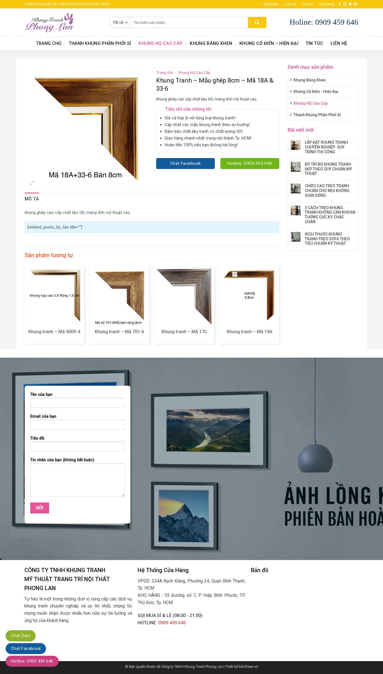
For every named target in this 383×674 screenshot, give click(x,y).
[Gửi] (257, 22)
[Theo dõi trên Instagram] (345, 4)
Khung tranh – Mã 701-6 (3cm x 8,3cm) (119, 334)
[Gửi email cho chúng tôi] (355, 4)
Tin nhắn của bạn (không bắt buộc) (62, 460)
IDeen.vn (251, 666)
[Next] (279, 307)
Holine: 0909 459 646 (324, 22)
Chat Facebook (26, 648)
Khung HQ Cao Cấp (161, 43)
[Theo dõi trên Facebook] (339, 4)
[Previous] (25, 307)
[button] (32, 183)
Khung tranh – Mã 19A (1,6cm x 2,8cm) (249, 334)
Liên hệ (290, 4)
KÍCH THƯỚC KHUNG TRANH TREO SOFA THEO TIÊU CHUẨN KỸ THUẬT (327, 239)
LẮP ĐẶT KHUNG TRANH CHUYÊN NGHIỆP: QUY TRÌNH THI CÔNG (326, 147)
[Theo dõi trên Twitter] (350, 4)
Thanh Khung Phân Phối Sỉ (100, 43)
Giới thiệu (270, 4)
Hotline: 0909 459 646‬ (32, 661)
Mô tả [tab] (32, 199)
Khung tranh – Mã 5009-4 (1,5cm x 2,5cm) (54, 334)
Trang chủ (48, 43)
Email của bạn (43, 416)
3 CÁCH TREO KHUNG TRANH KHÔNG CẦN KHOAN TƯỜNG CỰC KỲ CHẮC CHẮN (330, 214)
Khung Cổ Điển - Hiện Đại (316, 91)
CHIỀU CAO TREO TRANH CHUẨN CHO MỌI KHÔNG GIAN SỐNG (327, 191)
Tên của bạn (41, 394)
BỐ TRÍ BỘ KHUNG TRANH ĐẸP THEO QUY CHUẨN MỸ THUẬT (328, 169)
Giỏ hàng (326, 4)
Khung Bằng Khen (211, 43)
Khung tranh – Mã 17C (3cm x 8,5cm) (184, 334)
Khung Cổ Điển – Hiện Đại (268, 43)
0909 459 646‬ (172, 622)
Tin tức (307, 4)
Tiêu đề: (37, 438)
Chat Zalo (20, 635)
